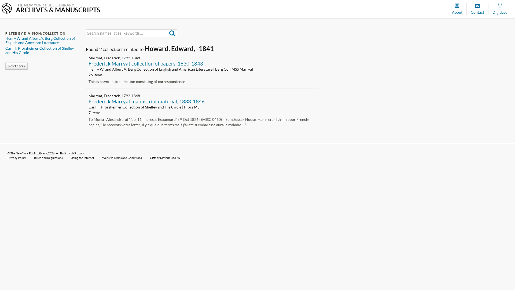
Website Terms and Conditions (122, 158)
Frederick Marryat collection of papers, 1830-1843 (146, 64)
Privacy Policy (17, 158)
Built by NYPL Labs (72, 153)
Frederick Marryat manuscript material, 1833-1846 (147, 101)
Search (172, 33)
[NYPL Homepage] (7, 9)
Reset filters (16, 66)
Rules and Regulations (48, 158)
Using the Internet (82, 158)
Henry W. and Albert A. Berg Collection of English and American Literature (40, 40)
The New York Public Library (28, 153)
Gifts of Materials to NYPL (167, 158)
